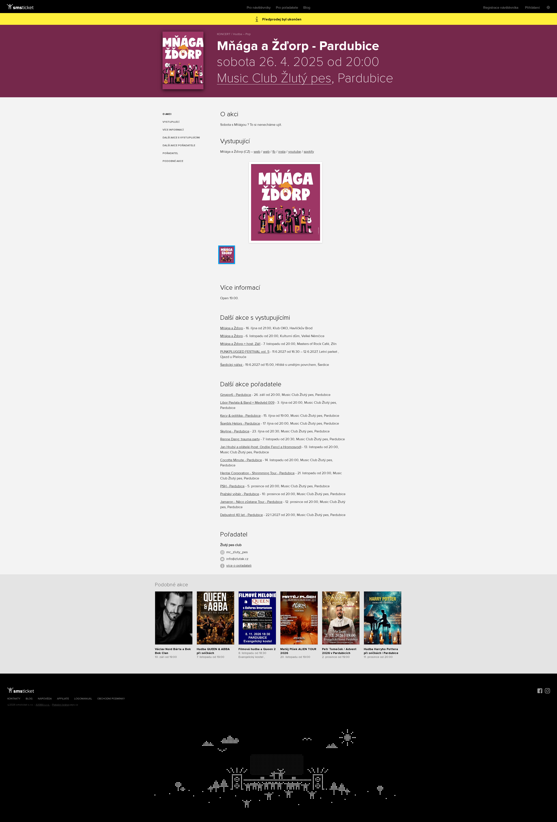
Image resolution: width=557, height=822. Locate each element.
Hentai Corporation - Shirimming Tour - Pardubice (257, 473)
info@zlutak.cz (237, 559)
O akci (167, 114)
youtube (294, 152)
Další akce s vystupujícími (181, 137)
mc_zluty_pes (237, 552)
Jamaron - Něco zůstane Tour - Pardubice (251, 502)
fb (273, 152)
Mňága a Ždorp (231, 336)
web (257, 152)
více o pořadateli (239, 565)
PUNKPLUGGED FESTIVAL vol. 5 (244, 352)
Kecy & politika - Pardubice (240, 416)
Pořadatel (170, 153)
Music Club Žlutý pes (274, 78)
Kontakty (13, 698)
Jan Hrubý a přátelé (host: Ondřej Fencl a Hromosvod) (260, 447)
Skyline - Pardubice (234, 431)
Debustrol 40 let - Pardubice (241, 515)
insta (281, 152)
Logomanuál (83, 698)
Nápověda (45, 698)
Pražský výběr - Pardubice (239, 494)
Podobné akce (173, 161)
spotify (309, 152)
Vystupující (171, 122)
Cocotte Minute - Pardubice (241, 460)
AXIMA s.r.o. (43, 704)
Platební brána (60, 704)
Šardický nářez (231, 365)
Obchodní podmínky (111, 698)
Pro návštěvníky (259, 7)
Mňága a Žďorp (231, 328)
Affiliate (63, 698)
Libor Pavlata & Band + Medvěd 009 (247, 402)
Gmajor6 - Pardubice (235, 395)
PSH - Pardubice (232, 486)
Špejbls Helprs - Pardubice (240, 423)
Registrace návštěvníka (500, 7)
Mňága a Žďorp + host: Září (240, 344)
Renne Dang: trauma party (240, 439)
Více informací (173, 129)
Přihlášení (532, 7)
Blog (306, 7)
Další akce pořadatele (179, 145)
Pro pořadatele (287, 7)
